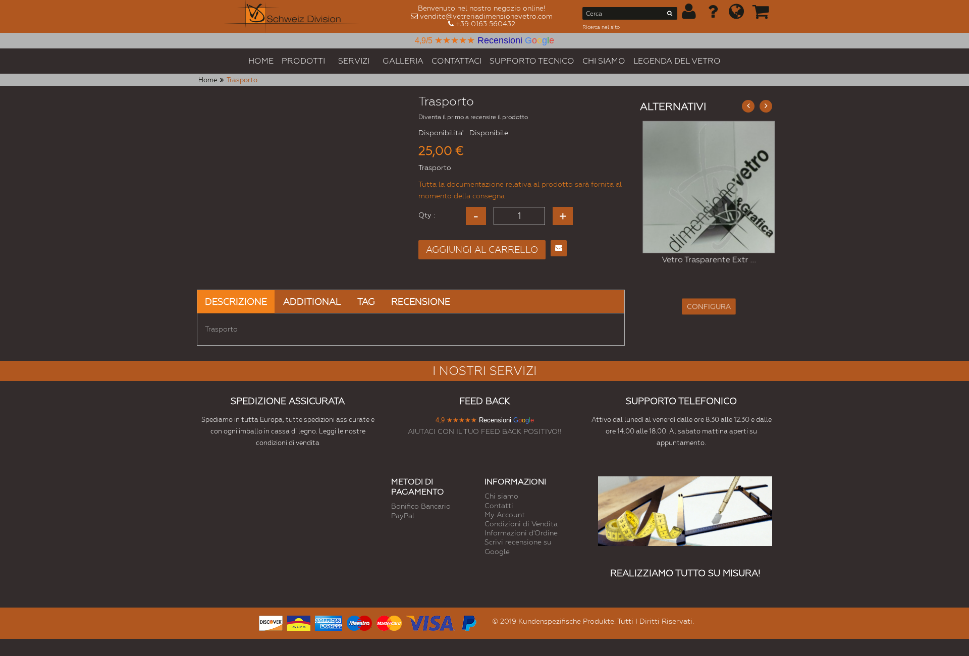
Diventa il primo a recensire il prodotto (473, 117)
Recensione (420, 301)
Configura (706, 307)
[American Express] (328, 622)
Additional (312, 301)
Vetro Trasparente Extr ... (706, 259)
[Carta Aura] (298, 622)
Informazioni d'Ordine (521, 533)
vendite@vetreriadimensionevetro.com (486, 16)
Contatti (498, 506)
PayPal (402, 516)
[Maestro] (359, 622)
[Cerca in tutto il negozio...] (670, 15)
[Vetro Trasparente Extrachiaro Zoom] (706, 187)
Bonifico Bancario (421, 506)
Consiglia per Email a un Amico (559, 248)
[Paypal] (468, 622)
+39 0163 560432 (485, 24)
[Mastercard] (389, 622)
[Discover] (271, 622)
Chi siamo (501, 496)
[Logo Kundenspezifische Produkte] (292, 16)
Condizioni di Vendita (521, 524)
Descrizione (236, 301)
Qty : (426, 215)
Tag (366, 301)
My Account (504, 515)
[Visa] (430, 622)
